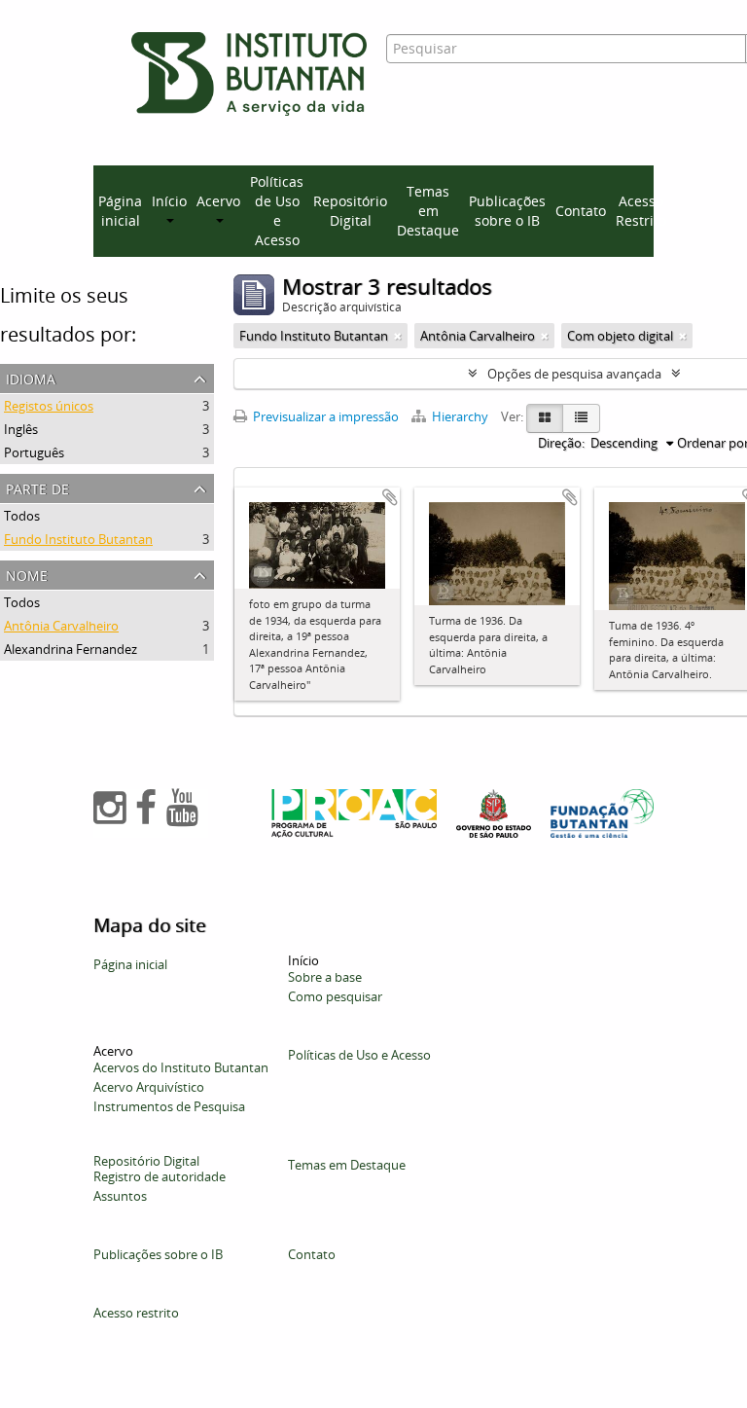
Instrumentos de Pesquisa (169, 1106)
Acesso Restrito (641, 211)
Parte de (37, 487)
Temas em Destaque (428, 210)
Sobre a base (325, 977)
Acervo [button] (218, 201)
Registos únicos (48, 406)
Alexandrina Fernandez (70, 649)
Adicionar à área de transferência (390, 497)
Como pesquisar (335, 996)
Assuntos (120, 1196)
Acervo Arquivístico (148, 1087)
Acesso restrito (136, 1312)
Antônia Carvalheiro (61, 625)
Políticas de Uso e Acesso (276, 210)
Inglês (21, 429)
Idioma (30, 377)
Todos (22, 515)
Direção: (561, 442)
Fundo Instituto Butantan (78, 539)
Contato (580, 210)
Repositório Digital (350, 211)
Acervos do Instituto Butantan (180, 1067)
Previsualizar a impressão (324, 416)
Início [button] (169, 201)
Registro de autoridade (159, 1176)
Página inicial (120, 211)
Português (34, 452)
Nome (27, 573)
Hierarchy (460, 416)
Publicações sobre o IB (507, 211)
